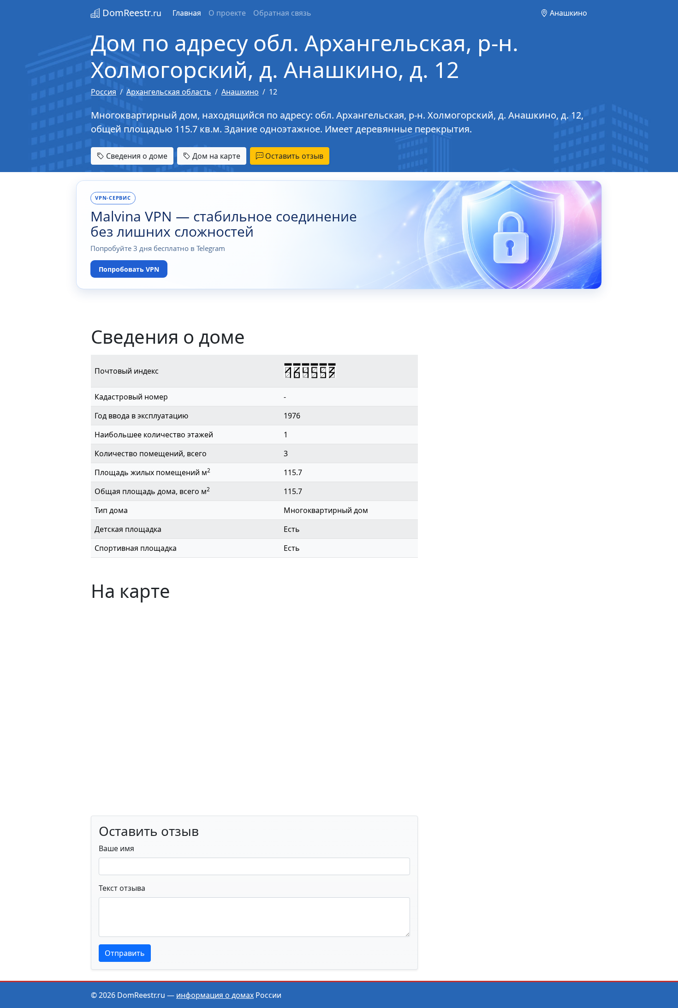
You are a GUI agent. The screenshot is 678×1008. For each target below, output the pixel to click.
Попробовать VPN (129, 269)
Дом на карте (215, 156)
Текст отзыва (122, 888)
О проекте (227, 13)
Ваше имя (116, 848)
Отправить (125, 953)
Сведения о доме (135, 156)
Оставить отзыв (293, 156)
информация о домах (215, 995)
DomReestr (130, 12)
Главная (186, 13)
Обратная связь (282, 13)
